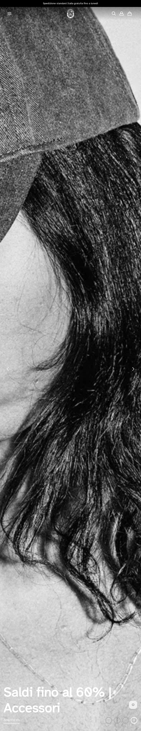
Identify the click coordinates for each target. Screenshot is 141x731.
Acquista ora (12, 720)
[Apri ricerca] (114, 14)
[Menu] (9, 14)
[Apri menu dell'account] (122, 14)
